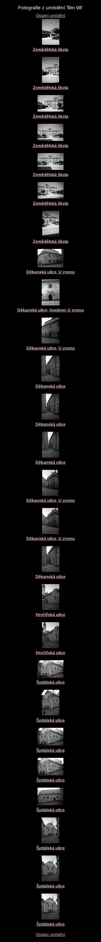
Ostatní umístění (50, 15)
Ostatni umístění (50, 934)
